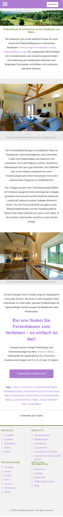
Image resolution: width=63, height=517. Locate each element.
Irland (7, 451)
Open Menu (4, 4)
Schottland (9, 443)
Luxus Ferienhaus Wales (26, 400)
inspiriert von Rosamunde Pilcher (47, 458)
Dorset (7, 475)
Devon (7, 471)
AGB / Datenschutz (44, 481)
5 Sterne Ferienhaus (22, 387)
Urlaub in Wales (45, 351)
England (8, 439)
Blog (36, 485)
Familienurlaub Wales (45, 387)
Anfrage (52, 5)
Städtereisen (41, 439)
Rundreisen (40, 443)
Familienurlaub (42, 435)
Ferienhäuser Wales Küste (25, 395)
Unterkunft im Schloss (45, 451)
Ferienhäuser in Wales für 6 (31, 373)
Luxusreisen (40, 447)
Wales (7, 447)
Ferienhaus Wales (13, 391)
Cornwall (9, 435)
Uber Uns (39, 469)
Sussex (8, 483)
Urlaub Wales (34, 404)
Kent (6, 479)
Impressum (40, 477)
